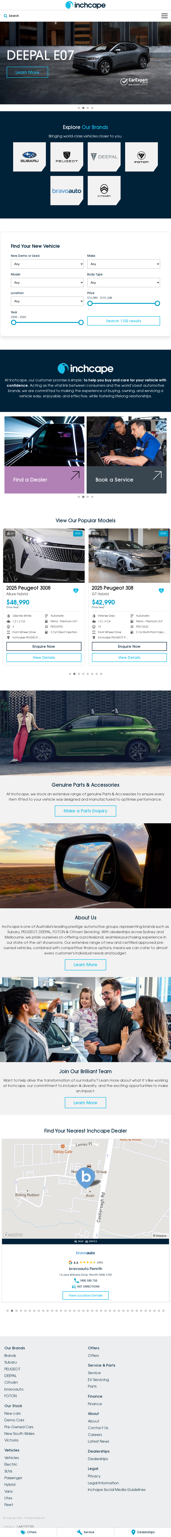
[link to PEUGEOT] (66, 157)
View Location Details (86, 1290)
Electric (11, 1464)
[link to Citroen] (104, 190)
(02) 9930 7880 (88, 1275)
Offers (93, 1355)
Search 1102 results (123, 321)
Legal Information (103, 1483)
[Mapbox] (14, 1234)
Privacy (94, 1476)
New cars (12, 1413)
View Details (43, 657)
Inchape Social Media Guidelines (116, 1489)
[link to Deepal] (104, 157)
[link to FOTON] (141, 157)
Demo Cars (14, 1420)
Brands (10, 1355)
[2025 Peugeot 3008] (43, 556)
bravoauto (14, 1389)
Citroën (11, 1382)
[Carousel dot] (79, 108)
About (93, 1421)
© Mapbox (160, 1235)
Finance (95, 1404)
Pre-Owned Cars (18, 1427)
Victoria (11, 1440)
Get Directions (88, 1281)
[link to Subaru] (29, 157)
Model (15, 274)
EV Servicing (98, 1379)
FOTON (10, 1396)
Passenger (13, 1478)
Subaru (10, 1362)
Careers (95, 1434)
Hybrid (9, 1484)
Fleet (8, 1504)
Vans (8, 1491)
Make (91, 255)
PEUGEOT (12, 1369)
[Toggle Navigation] (164, 15)
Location (17, 293)
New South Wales (19, 1433)
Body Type (95, 274)
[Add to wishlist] (75, 590)
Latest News (98, 1441)
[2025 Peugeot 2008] (128, 556)
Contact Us (98, 1428)
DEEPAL (10, 1375)
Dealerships (98, 1459)
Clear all (153, 246)
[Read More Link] (85, 1189)
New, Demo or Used (25, 255)
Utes (8, 1498)
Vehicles (11, 1457)
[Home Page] (85, 5)
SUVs (8, 1471)
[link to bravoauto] (66, 190)
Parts (92, 1386)
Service (94, 1373)
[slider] (90, 303)
